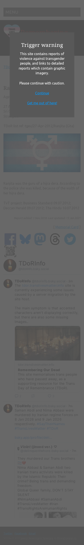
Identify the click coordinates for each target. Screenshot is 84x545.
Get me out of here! (42, 103)
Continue (42, 93)
